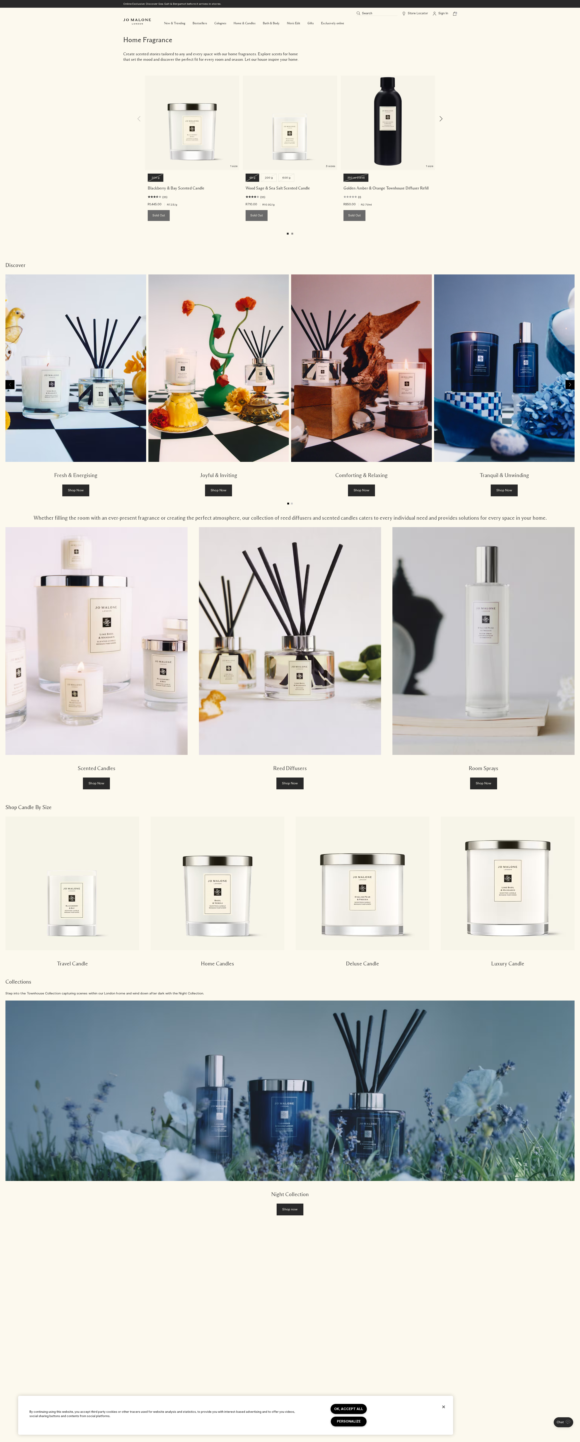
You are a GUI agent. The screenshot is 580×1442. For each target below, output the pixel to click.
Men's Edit (293, 23)
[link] (75, 387)
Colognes (220, 23)
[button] (563, 1422)
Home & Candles (245, 23)
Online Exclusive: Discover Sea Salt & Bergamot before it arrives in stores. (172, 4)
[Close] (444, 1407)
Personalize (349, 1421)
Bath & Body (271, 23)
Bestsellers (200, 23)
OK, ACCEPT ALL (348, 1409)
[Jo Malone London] (137, 21)
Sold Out (158, 216)
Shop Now (76, 490)
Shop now (289, 1209)
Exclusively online (332, 23)
